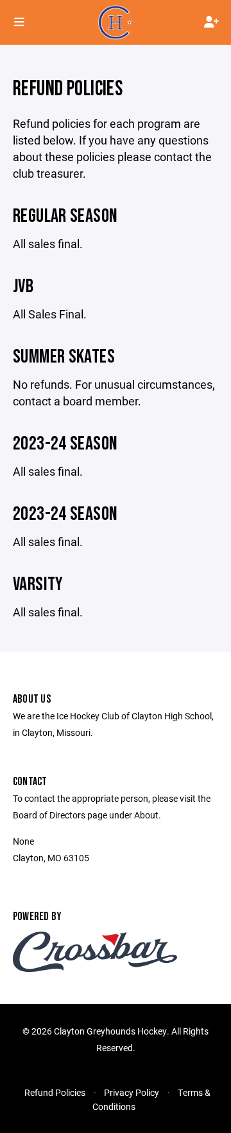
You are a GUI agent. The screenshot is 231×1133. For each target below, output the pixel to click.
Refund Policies (54, 1092)
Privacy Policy (131, 1092)
